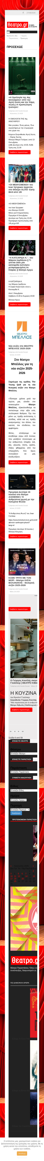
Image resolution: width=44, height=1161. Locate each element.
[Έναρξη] (11, 731)
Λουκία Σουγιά (23, 111)
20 (23, 879)
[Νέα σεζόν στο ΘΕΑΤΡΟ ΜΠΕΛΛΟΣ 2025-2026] (22, 330)
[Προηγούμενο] (15, 731)
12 (19, 876)
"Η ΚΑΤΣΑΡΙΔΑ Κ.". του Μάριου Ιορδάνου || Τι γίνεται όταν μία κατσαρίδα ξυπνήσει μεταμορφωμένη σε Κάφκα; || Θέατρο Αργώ (21, 263)
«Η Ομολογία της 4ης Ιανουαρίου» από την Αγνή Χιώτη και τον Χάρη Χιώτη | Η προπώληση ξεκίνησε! (21, 102)
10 (11, 876)
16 (34, 876)
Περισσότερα (22, 1158)
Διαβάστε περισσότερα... (19, 152)
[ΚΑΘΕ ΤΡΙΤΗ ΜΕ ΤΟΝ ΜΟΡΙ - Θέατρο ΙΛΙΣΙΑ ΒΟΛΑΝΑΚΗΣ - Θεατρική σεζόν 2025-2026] (22, 562)
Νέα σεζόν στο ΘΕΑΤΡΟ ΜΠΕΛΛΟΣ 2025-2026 (21, 347)
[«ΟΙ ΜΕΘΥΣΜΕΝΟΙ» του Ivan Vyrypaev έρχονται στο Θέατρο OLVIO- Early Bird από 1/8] (22, 173)
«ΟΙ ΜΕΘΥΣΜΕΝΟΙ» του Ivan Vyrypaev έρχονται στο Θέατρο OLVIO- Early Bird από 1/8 (22, 188)
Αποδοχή (22, 1153)
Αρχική (24, 36)
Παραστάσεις (13, 38)
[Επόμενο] (19, 731)
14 (26, 876)
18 (15, 879)
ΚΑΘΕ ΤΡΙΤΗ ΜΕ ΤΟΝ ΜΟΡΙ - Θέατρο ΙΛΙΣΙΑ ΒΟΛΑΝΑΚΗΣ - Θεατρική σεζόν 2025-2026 (21, 581)
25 (15, 881)
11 (15, 876)
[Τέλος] (23, 731)
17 (11, 879)
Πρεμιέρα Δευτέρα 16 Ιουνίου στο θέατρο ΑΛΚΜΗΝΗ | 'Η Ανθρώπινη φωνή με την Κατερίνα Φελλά (21, 497)
